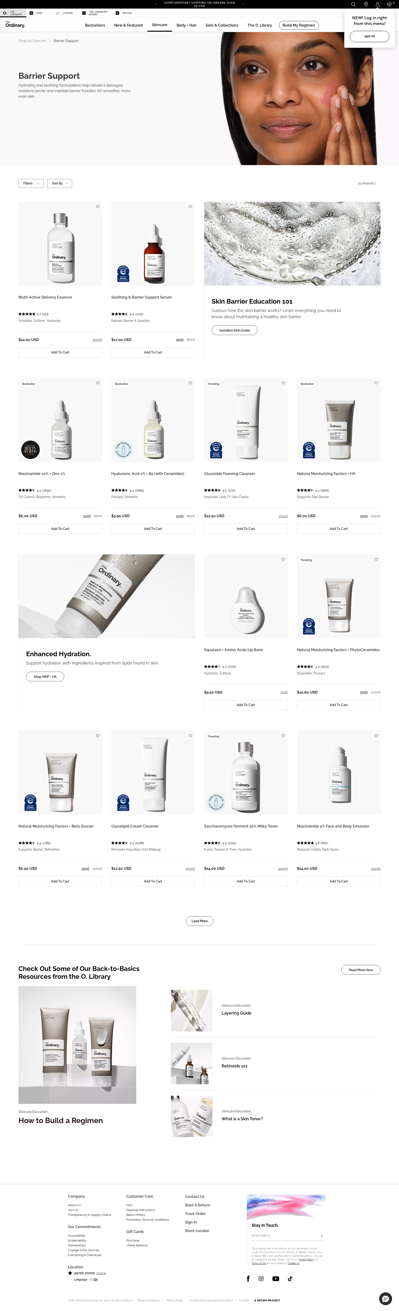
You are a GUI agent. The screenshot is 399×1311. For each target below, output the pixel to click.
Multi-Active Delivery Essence (45, 297)
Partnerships (76, 1245)
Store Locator (197, 1231)
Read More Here (361, 970)
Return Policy (135, 1215)
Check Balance (137, 1245)
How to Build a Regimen (60, 1120)
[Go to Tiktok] (290, 1278)
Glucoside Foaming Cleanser (229, 473)
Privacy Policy (306, 1259)
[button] (128, 25)
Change (101, 1273)
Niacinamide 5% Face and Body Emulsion (333, 826)
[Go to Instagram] (261, 1278)
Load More (200, 921)
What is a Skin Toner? (242, 1118)
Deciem (127, 13)
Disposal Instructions (140, 1210)
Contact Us (293, 1263)
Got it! (370, 36)
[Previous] (155, 4)
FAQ (129, 1205)
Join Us (73, 1210)
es (91, 1279)
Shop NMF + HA (45, 677)
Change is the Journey (83, 1250)
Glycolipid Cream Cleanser (135, 826)
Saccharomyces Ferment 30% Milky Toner (241, 826)
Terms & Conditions (148, 1300)
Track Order (195, 1213)
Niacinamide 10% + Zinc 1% (41, 473)
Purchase (132, 1240)
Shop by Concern (32, 41)
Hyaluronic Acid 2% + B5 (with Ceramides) (147, 473)
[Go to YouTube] (275, 1278)
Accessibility (76, 1235)
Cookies (244, 1300)
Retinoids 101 (234, 1065)
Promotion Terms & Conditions (147, 1219)
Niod (39, 13)
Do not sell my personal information (211, 1300)
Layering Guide (236, 1013)
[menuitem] (13, 13)
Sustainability (77, 1240)
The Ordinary (16, 13)
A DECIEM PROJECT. (267, 1300)
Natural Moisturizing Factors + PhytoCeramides (338, 650)
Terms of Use (259, 1263)
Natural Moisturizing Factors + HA (326, 473)
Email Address (261, 1235)
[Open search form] (353, 4)
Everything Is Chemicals (84, 1255)
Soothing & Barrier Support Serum (141, 297)
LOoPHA (68, 13)
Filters (28, 183)
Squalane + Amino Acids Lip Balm (233, 650)
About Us (74, 1205)
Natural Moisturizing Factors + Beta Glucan (56, 826)
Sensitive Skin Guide (234, 330)
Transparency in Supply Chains (89, 1215)
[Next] (243, 4)
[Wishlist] (97, 205)
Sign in (191, 1222)
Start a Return (197, 1205)
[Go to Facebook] (248, 1278)
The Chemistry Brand (98, 13)
